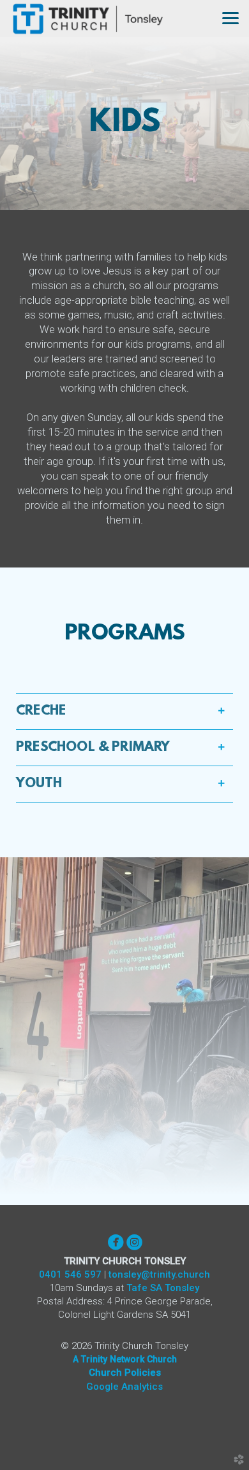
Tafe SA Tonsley (162, 1288)
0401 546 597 (70, 1274)
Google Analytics (124, 1386)
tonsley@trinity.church (159, 1274)
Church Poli (125, 1372)
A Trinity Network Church (125, 1359)
